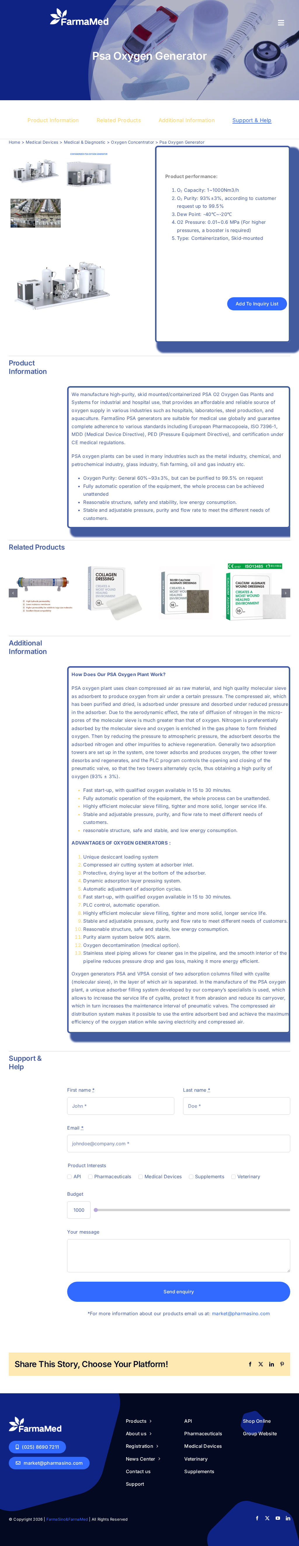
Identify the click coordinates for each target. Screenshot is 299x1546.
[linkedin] (288, 1518)
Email (75, 1127)
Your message (83, 1232)
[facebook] (257, 1518)
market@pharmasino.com (241, 1313)
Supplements (209, 1176)
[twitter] (267, 1518)
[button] (13, 593)
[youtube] (278, 1518)
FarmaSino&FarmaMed (67, 1519)
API (77, 1176)
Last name (196, 1090)
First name (81, 1090)
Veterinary (248, 1176)
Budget (75, 1194)
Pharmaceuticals (112, 1176)
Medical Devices (163, 1176)
